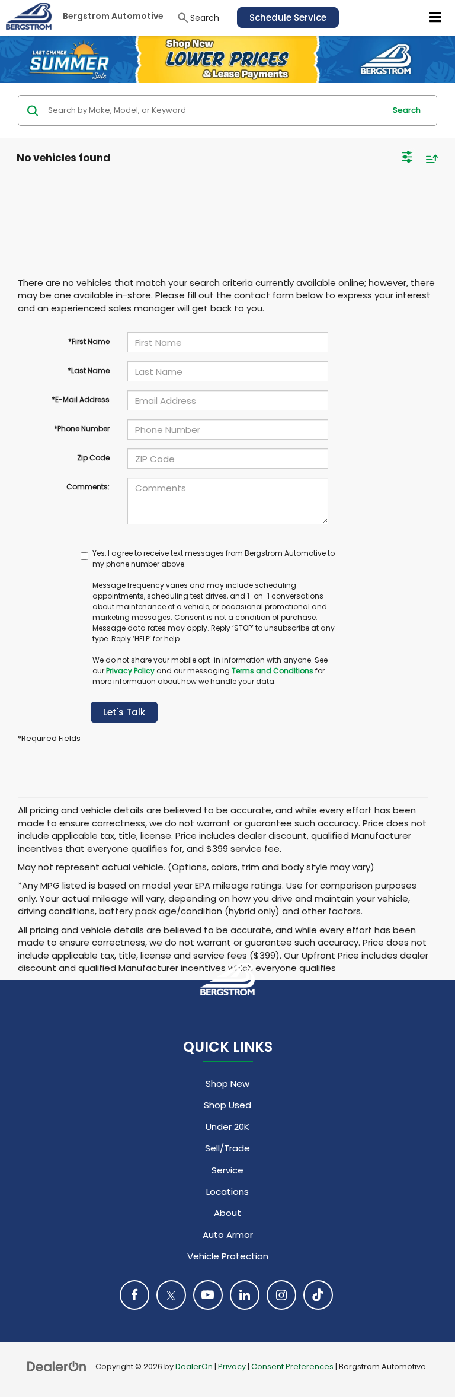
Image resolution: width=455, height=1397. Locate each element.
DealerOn (194, 1366)
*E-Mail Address (81, 399)
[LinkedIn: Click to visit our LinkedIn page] (245, 1295)
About (227, 1213)
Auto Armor (228, 1235)
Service (227, 1170)
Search (407, 110)
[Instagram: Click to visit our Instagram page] (281, 1295)
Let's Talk (124, 712)
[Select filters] (407, 158)
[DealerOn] (57, 1366)
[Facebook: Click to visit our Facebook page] (134, 1295)
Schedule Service (287, 17)
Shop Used (227, 1105)
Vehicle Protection (227, 1256)
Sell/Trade (227, 1148)
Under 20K (227, 1127)
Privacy (232, 1366)
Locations (227, 1191)
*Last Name (89, 370)
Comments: (88, 487)
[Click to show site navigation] (435, 18)
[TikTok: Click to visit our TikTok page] (318, 1295)
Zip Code (93, 458)
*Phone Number (82, 429)
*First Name (89, 341)
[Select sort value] (428, 158)
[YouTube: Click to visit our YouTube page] (208, 1295)
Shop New (227, 1083)
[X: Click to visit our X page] (171, 1295)
